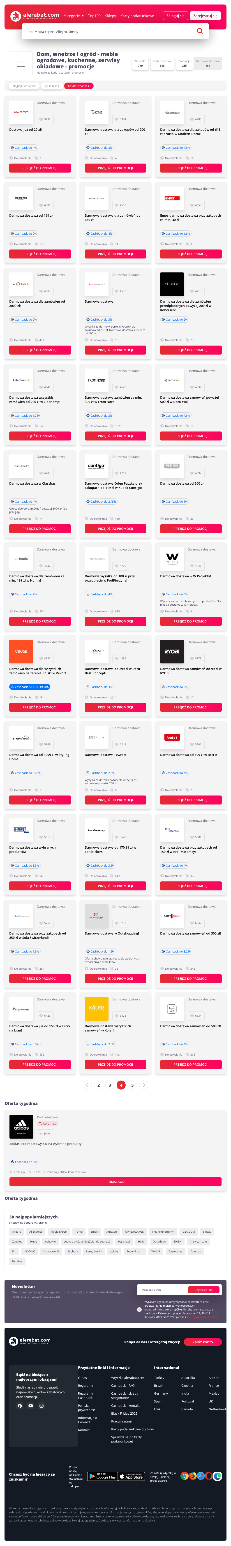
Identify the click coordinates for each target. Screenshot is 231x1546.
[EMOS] (172, 198)
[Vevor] (21, 651)
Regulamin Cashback (86, 1395)
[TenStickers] (97, 830)
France (214, 1385)
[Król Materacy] (172, 830)
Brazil (158, 1385)
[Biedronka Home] (21, 198)
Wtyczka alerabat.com (127, 1377)
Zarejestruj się (205, 15)
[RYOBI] (172, 651)
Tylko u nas (52, 86)
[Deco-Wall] (172, 380)
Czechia (187, 1385)
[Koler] (97, 1009)
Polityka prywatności (87, 1407)
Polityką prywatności (202, 1317)
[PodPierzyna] (97, 559)
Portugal (187, 1401)
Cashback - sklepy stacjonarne (124, 1395)
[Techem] (172, 466)
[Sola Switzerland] (21, 916)
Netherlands (218, 1409)
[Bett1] (172, 737)
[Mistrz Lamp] (97, 198)
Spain (158, 1401)
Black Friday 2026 (124, 1413)
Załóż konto (203, 1341)
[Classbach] (21, 466)
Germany (161, 1393)
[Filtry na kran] (21, 1009)
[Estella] (97, 737)
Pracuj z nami (121, 1421)
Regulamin (86, 1385)
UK (211, 1401)
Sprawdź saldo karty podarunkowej (126, 1439)
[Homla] (21, 559)
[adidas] (21, 1127)
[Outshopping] (97, 916)
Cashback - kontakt (125, 1405)
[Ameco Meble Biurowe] (21, 112)
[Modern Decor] (172, 112)
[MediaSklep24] (97, 284)
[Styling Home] (21, 737)
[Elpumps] (21, 830)
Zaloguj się (175, 15)
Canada (187, 1409)
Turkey (159, 1377)
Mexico (214, 1393)
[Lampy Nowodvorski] (172, 1009)
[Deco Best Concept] (97, 651)
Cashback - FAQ (123, 1385)
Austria (214, 1377)
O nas (82, 1377)
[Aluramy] (21, 284)
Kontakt (84, 1430)
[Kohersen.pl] (172, 284)
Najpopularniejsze (24, 86)
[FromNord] (97, 380)
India (185, 1393)
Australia (188, 1377)
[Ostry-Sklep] (172, 916)
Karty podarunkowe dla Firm (132, 1429)
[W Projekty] (172, 559)
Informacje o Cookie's (87, 1420)
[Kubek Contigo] (97, 466)
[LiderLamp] (21, 380)
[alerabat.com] (34, 16)
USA (157, 1409)
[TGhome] (97, 112)
